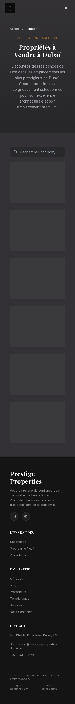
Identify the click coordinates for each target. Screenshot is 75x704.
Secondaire (18, 542)
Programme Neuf (22, 548)
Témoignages (19, 598)
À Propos (16, 578)
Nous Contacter (21, 612)
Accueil (15, 28)
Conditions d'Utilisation (49, 687)
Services (16, 605)
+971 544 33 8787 (23, 655)
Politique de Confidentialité (19, 687)
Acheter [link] (31, 28)
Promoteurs (18, 555)
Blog (13, 585)
